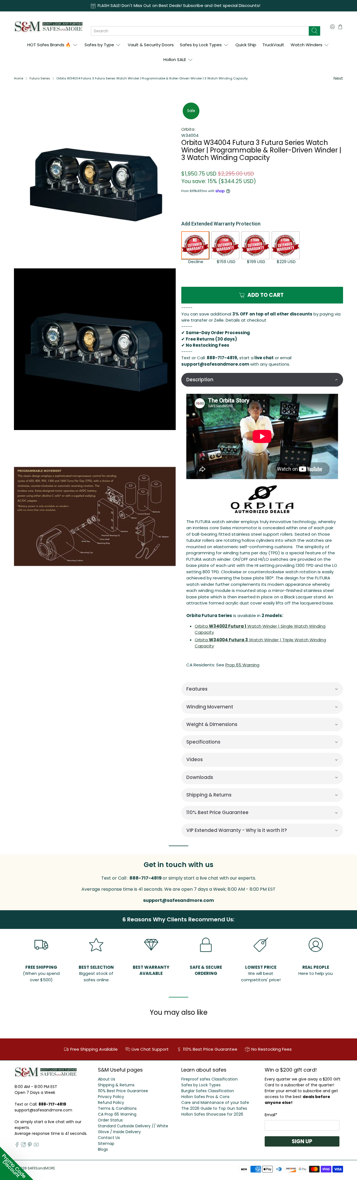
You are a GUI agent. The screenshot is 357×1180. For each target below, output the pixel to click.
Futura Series (40, 78)
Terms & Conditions (117, 1108)
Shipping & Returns (116, 1085)
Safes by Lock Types (201, 45)
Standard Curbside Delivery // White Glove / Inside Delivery (133, 1129)
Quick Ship (245, 45)
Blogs (103, 1149)
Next (338, 78)
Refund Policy (111, 1102)
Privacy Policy (111, 1096)
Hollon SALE (174, 59)
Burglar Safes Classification (207, 1091)
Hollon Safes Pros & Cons (205, 1096)
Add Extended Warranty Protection (220, 224)
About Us (106, 1079)
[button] (262, 380)
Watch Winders (306, 45)
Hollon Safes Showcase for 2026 (212, 1114)
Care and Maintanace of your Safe (215, 1102)
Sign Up (302, 1141)
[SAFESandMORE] (48, 26)
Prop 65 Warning (242, 665)
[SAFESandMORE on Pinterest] (29, 1146)
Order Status (110, 1120)
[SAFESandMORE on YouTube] (36, 1146)
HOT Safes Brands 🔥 (49, 45)
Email (271, 1115)
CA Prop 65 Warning (117, 1114)
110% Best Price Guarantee (123, 1091)
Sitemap (106, 1143)
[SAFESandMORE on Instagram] (23, 1146)
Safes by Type (99, 45)
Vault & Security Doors (151, 45)
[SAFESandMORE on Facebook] (17, 1146)
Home (18, 78)
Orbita (187, 129)
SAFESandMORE (41, 1168)
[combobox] (200, 31)
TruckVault (273, 45)
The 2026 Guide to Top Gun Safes (214, 1108)
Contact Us (109, 1137)
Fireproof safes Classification (209, 1079)
